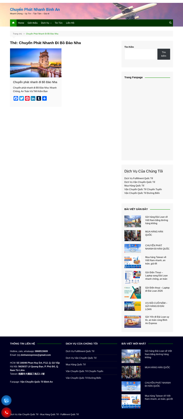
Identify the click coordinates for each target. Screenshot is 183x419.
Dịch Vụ (45, 23)
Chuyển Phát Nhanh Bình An (35, 9)
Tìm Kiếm (129, 47)
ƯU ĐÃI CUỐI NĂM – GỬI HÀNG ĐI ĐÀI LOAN (156, 306)
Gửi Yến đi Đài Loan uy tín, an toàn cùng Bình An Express (157, 320)
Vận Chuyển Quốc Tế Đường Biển (142, 193)
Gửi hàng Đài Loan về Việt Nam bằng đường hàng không (156, 220)
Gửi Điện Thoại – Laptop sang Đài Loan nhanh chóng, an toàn (156, 275)
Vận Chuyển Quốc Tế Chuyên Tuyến (143, 189)
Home (21, 23)
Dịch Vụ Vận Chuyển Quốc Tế (139, 182)
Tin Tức (59, 23)
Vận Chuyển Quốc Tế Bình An (36, 382)
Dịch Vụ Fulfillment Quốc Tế (138, 178)
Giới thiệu (33, 23)
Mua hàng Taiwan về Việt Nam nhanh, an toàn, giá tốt (155, 260)
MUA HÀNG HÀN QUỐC (157, 367)
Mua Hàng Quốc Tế (134, 185)
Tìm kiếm (163, 54)
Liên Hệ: (70, 23)
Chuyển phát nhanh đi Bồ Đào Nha (35, 82)
